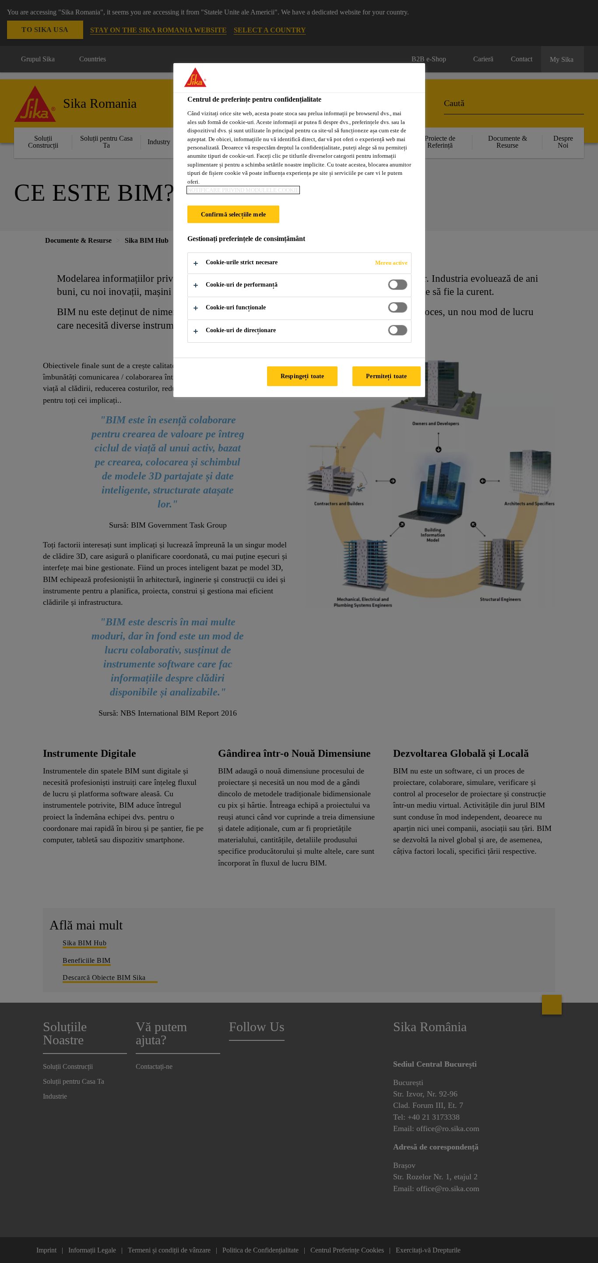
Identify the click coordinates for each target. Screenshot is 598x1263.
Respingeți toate (302, 376)
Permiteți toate (386, 376)
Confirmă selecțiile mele (233, 214)
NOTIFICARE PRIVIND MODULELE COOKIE (243, 190)
